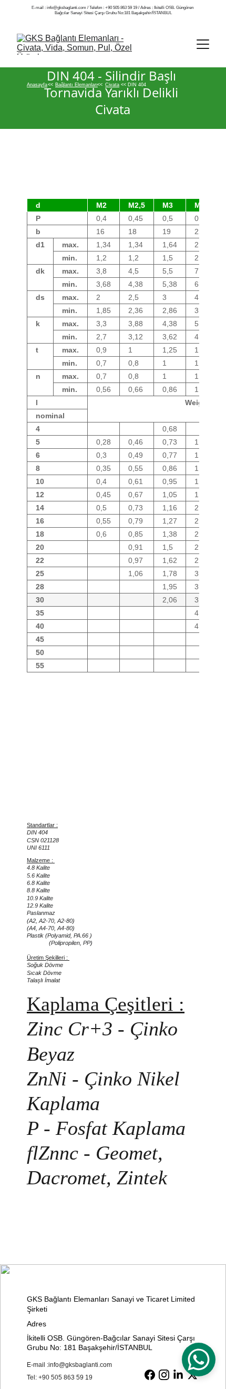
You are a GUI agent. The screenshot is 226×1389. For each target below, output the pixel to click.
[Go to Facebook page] (150, 1375)
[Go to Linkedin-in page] (178, 1375)
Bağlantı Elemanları (76, 84)
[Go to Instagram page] (164, 1375)
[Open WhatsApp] (198, 1359)
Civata (112, 84)
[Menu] (203, 44)
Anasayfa (37, 84)
